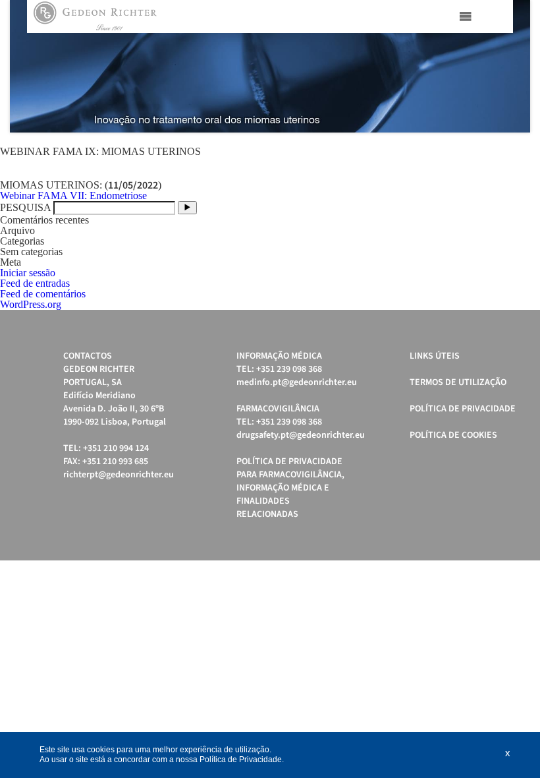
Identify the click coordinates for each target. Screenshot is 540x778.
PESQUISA (25, 207)
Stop (524, 148)
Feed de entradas (35, 283)
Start (513, 148)
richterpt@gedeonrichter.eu (118, 474)
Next (513, 66)
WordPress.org (30, 304)
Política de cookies (453, 435)
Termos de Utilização (458, 382)
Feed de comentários (43, 293)
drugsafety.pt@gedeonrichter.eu (300, 435)
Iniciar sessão (27, 272)
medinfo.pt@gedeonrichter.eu (296, 382)
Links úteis (435, 356)
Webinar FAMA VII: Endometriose (73, 195)
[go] (187, 207)
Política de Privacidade (463, 408)
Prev (27, 66)
